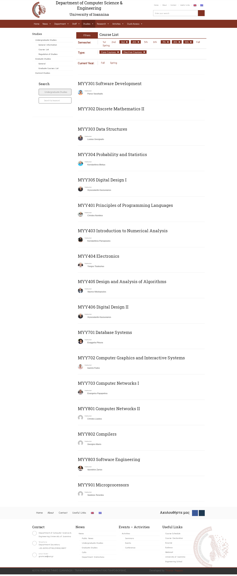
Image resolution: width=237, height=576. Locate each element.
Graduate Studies (43, 58)
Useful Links (185, 5)
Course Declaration (174, 538)
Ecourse (168, 542)
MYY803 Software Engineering (109, 459)
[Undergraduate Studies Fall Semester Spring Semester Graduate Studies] (55, 92)
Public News (87, 538)
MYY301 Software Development (110, 83)
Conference (130, 547)
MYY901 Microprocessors (103, 485)
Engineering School (173, 561)
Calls (84, 552)
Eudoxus (169, 547)
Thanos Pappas (174, 570)
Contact (173, 5)
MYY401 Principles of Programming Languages (125, 205)
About (164, 5)
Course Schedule (172, 533)
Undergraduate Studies (45, 39)
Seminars (129, 538)
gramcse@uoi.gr (46, 556)
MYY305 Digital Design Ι (102, 180)
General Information (48, 44)
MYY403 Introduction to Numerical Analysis (123, 230)
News (45, 23)
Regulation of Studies (48, 54)
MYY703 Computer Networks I (108, 383)
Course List (44, 49)
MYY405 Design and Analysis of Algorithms (122, 281)
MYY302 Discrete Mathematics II (111, 108)
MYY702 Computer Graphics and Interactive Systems (131, 357)
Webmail (169, 552)
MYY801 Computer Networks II (109, 408)
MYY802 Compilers (97, 434)
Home (156, 5)
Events (128, 542)
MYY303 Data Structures (102, 129)
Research (101, 23)
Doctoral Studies (42, 72)
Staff (74, 23)
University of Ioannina (175, 556)
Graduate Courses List (49, 68)
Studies (86, 23)
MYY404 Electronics (98, 256)
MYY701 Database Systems (105, 332)
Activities (116, 23)
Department (60, 23)
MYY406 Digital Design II (103, 307)
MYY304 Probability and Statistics (112, 154)
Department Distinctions (93, 556)
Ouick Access (133, 23)
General (42, 63)
